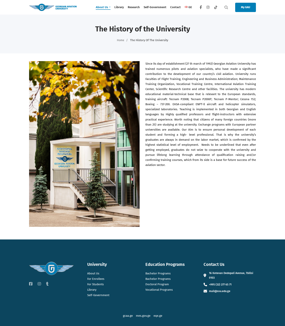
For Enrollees (95, 279)
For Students (95, 284)
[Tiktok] (47, 284)
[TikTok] (215, 7)
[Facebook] (201, 7)
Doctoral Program (157, 284)
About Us (93, 273)
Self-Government (98, 295)
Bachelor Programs (158, 273)
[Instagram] (208, 7)
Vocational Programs (159, 289)
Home (120, 40)
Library (91, 289)
